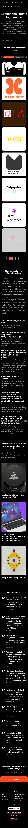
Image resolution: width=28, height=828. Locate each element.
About (2, 794)
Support (3, 803)
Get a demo (14, 779)
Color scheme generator (20, 794)
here (12, 434)
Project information (14, 815)
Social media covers (19, 804)
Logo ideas (3, 796)
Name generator (18, 796)
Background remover (19, 798)
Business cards (17, 800)
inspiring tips (9, 452)
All (2, 57)
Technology (18, 57)
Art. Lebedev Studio (16, 812)
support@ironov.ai (14, 818)
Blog (2, 801)
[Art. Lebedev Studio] (14, 808)
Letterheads (17, 802)
